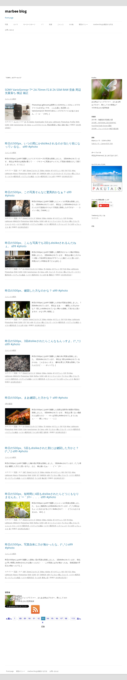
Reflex (36, 221)
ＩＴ (42, 24)
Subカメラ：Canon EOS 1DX (102, 143)
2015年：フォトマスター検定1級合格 (105, 129)
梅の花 (44, 478)
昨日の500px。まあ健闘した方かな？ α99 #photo (36, 397)
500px (42, 170)
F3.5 (69, 170)
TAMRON (43, 173)
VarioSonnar (19, 125)
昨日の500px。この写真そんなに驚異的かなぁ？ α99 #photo (38, 193)
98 (66, 618)
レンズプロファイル (39, 125)
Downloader (39, 122)
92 (39, 618)
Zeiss (29, 125)
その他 (71, 24)
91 (34, 618)
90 (29, 618)
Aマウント (57, 170)
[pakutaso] (107, 191)
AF (52, 170)
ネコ (13, 224)
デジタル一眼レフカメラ (70, 221)
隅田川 (51, 275)
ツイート (95, 218)
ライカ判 (51, 176)
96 (57, 618)
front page (10, 671)
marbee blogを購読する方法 (103, 24)
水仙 (25, 325)
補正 (67, 125)
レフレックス (68, 379)
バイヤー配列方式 (13, 176)
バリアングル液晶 (27, 176)
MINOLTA (16, 221)
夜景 (41, 432)
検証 (59, 125)
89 (25, 618)
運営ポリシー (83, 24)
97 (61, 618)
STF (24, 322)
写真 (6, 24)
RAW (77, 122)
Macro (15, 173)
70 (27, 122)
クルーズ (52, 272)
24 (25, 122)
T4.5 (28, 322)
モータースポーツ (29, 24)
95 (52, 618)
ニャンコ (61, 24)
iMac (73, 170)
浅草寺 (45, 432)
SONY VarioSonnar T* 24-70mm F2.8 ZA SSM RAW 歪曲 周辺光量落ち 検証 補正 (43, 91)
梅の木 (76, 379)
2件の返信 (8, 404)
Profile (72, 122)
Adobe (31, 122)
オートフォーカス (54, 221)
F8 (67, 218)
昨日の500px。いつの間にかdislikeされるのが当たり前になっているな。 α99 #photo (42, 144)
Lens (50, 122)
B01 (63, 170)
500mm (38, 218)
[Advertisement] (63, 54)
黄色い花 (45, 577)
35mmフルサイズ (33, 170)
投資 (50, 24)
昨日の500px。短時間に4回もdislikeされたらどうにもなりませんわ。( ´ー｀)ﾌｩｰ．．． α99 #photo (42, 495)
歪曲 (63, 125)
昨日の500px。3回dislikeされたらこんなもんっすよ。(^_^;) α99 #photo (42, 342)
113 (73, 618)
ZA (25, 125)
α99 (48, 173)
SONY (7, 125)
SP (38, 173)
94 (48, 618)
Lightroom (56, 122)
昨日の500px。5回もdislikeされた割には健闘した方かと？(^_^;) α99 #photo (42, 449)
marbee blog (16, 11)
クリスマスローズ (56, 173)
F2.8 (46, 122)
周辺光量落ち (52, 125)
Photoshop (65, 122)
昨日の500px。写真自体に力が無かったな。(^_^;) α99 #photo (39, 545)
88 (20, 618)
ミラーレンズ (62, 224)
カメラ (15, 24)
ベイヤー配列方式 (41, 176)
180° (24, 170)
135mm (25, 319)
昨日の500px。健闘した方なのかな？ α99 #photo (36, 290)
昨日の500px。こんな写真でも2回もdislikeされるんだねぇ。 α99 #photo (40, 244)
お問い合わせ (9, 30)
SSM (11, 125)
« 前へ (9, 618)
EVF (66, 170)
